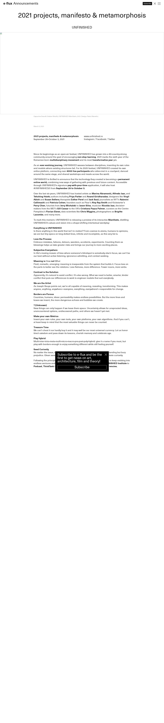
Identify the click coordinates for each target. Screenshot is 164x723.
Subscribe (82, 367)
